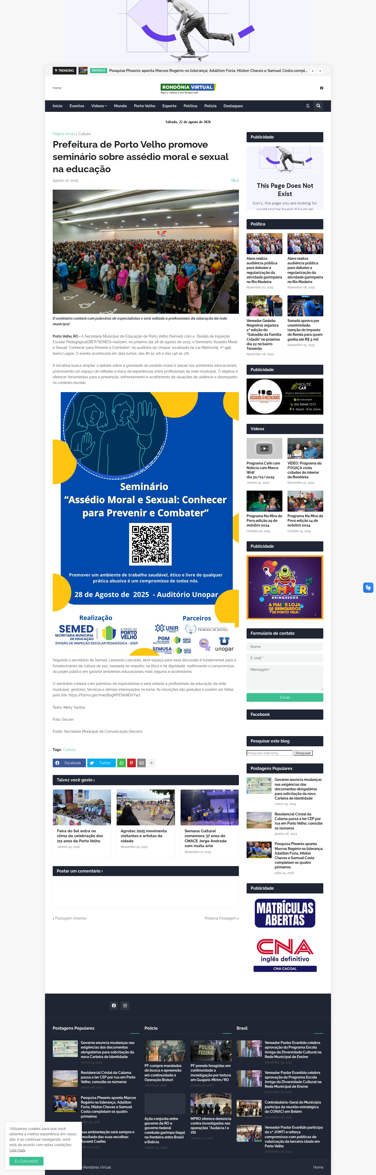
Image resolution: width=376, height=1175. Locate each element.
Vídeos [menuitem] (97, 106)
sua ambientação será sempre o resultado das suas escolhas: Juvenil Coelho (107, 1136)
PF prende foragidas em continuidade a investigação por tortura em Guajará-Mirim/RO (211, 1073)
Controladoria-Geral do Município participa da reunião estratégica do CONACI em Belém (293, 1107)
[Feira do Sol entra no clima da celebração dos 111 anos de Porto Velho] (82, 807)
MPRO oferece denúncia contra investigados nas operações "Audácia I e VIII (211, 1126)
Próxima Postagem (220, 918)
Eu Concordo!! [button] (26, 1161)
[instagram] (125, 1005)
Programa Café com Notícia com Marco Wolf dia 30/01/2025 (263, 470)
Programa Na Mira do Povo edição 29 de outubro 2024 (264, 520)
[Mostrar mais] (151, 763)
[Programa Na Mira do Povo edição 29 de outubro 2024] (264, 501)
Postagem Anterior (70, 918)
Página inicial (64, 134)
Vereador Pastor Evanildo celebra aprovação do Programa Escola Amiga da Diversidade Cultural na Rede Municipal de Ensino (293, 1050)
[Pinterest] (131, 763)
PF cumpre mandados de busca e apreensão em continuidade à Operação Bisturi (163, 1073)
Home (57, 88)
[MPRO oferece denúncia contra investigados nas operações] (211, 1103)
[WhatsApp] (121, 763)
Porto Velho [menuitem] (144, 106)
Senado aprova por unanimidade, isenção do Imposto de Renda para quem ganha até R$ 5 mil (305, 330)
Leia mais (17, 1150)
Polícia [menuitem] (210, 106)
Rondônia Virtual (97, 1167)
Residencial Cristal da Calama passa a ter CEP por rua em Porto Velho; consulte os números (299, 821)
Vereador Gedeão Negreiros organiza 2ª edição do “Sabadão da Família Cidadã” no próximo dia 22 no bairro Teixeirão (264, 335)
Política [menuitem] (190, 106)
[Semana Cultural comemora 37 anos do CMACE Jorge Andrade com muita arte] (210, 807)
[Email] (141, 763)
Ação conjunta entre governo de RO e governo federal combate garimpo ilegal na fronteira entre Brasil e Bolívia (165, 1130)
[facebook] (321, 87)
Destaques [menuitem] (233, 106)
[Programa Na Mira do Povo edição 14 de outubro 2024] (305, 501)
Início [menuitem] (57, 106)
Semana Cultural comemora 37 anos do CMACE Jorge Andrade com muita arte (206, 838)
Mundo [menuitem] (120, 106)
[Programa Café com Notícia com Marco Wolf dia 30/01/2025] (264, 448)
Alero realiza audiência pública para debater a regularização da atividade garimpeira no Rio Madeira (264, 270)
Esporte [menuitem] (169, 106)
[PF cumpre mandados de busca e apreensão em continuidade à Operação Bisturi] (165, 1050)
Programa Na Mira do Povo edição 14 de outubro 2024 (305, 520)
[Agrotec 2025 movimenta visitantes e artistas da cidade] (146, 807)
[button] (313, 71)
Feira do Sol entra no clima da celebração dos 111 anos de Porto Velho (80, 836)
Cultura (84, 134)
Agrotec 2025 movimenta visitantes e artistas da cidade (144, 836)
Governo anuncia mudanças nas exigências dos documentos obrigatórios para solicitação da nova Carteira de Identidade (298, 789)
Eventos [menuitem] (77, 106)
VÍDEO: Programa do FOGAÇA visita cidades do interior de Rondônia (304, 470)
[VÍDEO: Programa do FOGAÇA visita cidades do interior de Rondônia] (305, 448)
